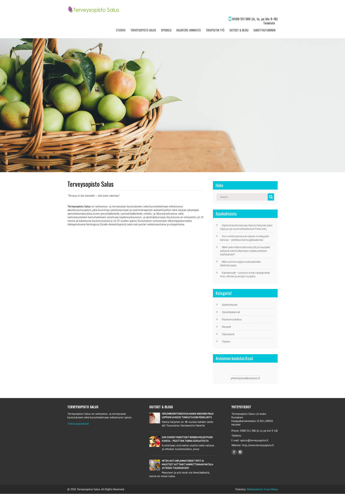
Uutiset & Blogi (239, 30)
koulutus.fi (253, 378)
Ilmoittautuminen (264, 30)
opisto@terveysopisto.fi (254, 440)
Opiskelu (166, 30)
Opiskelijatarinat (231, 312)
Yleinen (226, 341)
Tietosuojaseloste (78, 423)
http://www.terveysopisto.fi (257, 445)
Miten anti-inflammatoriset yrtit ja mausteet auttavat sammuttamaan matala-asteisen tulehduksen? (245, 251)
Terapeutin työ (215, 30)
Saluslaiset (228, 334)
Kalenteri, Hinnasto (188, 30)
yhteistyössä (239, 378)
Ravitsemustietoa (232, 319)
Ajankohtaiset (229, 304)
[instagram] (240, 452)
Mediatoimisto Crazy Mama (262, 489)
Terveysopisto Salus (143, 30)
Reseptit (226, 326)
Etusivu (120, 30)
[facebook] (234, 452)
